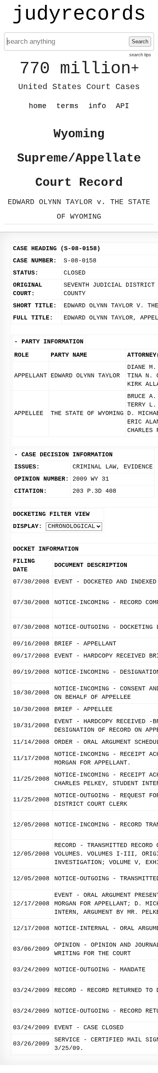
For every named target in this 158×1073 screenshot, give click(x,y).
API (122, 106)
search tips (140, 54)
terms (67, 106)
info (97, 106)
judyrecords (79, 14)
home (38, 106)
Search (140, 41)
